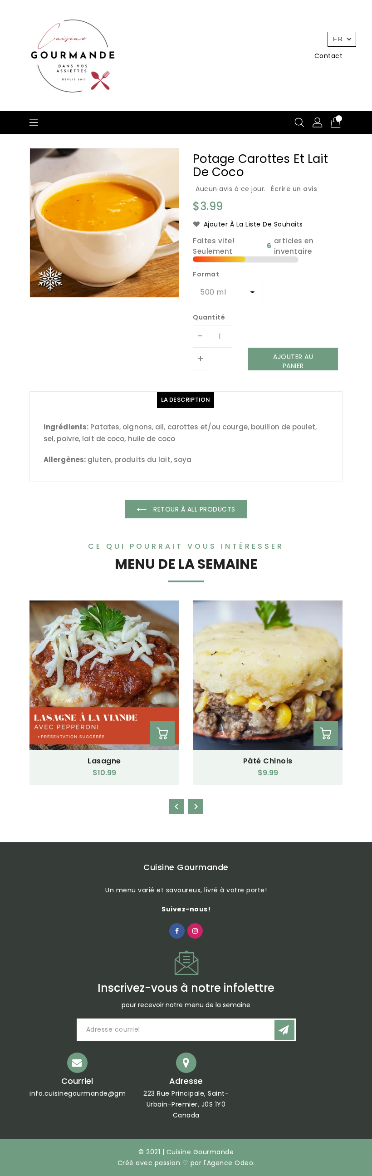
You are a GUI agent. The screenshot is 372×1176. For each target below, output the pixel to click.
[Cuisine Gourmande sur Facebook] (177, 930)
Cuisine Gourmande (186, 867)
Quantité (209, 317)
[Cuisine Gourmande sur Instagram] (195, 930)
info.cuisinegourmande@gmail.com (90, 1093)
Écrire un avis (294, 188)
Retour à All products (193, 509)
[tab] (186, 400)
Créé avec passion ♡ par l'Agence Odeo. (186, 1162)
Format (206, 274)
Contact (328, 55)
